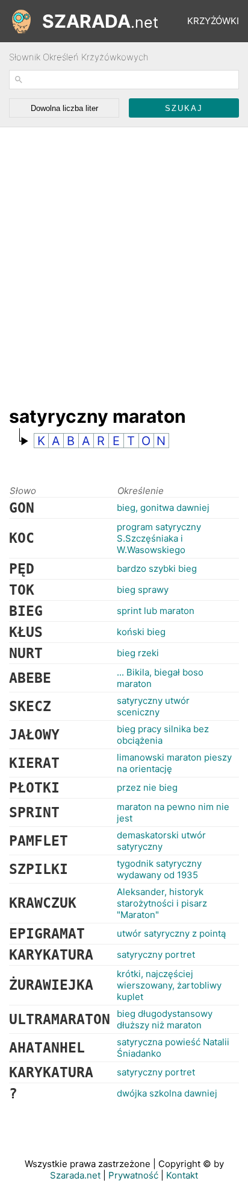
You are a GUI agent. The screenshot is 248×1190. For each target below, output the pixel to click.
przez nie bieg (147, 787)
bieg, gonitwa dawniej (163, 507)
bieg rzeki (138, 653)
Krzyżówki (213, 21)
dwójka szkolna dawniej (167, 1093)
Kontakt (182, 1175)
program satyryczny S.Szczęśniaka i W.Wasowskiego (159, 538)
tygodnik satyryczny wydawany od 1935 (159, 869)
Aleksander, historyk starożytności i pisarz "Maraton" (162, 903)
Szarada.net (75, 1175)
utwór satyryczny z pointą (171, 933)
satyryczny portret (156, 954)
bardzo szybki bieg (157, 568)
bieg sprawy (143, 589)
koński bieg (141, 632)
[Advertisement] (124, 260)
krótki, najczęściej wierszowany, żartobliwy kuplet (169, 985)
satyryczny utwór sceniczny (153, 706)
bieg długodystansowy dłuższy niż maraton (164, 1019)
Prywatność (133, 1175)
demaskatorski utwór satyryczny (161, 840)
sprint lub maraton (155, 610)
